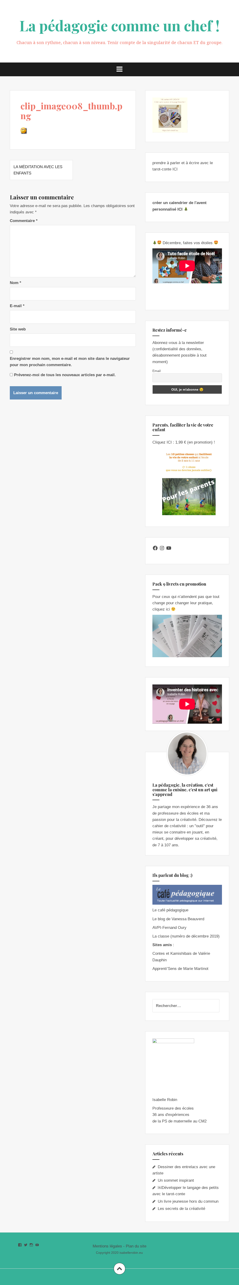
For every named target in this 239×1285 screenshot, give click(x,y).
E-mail (17, 306)
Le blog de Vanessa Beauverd (178, 919)
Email (156, 371)
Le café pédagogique (170, 910)
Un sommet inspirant (176, 1180)
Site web (18, 329)
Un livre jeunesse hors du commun (188, 1201)
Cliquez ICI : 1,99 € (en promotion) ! (183, 442)
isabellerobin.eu (131, 1252)
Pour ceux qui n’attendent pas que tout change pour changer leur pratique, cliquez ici (185, 602)
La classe (160, 936)
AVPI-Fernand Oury (169, 927)
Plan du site (136, 1246)
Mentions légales (107, 1246)
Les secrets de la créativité (181, 1208)
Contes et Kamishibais (172, 953)
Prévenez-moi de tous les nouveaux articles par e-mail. (65, 375)
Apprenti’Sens (164, 968)
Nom (15, 283)
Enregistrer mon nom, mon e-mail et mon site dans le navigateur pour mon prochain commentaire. (70, 361)
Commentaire (24, 221)
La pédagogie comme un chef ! (119, 25)
